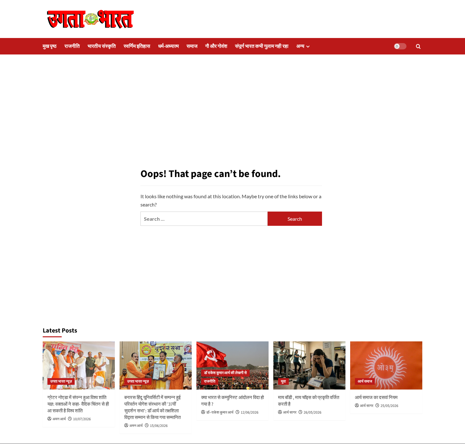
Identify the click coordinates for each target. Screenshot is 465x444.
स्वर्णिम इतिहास (137, 46)
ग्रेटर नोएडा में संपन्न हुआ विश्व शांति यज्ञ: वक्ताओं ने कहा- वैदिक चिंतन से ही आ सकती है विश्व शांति (78, 404)
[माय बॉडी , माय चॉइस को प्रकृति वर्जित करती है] (309, 365)
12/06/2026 (249, 412)
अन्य (300, 46)
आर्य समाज (365, 381)
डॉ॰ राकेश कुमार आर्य (219, 412)
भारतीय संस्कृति (102, 46)
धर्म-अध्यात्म (168, 46)
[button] (418, 46)
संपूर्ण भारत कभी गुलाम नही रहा (261, 46)
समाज (192, 46)
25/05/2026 (389, 406)
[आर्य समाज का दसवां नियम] (386, 365)
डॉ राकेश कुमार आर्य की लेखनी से (225, 373)
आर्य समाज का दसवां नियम (376, 397)
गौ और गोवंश (216, 46)
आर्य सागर (289, 412)
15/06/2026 (159, 425)
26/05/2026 (312, 412)
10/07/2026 (82, 419)
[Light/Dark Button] (400, 46)
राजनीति (72, 46)
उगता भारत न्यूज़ (61, 381)
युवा (283, 381)
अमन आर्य (59, 419)
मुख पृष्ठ (50, 46)
